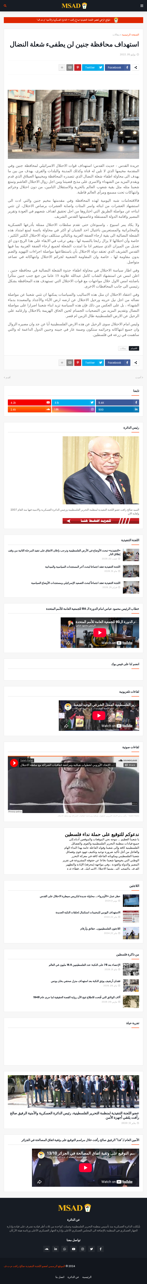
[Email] (69, 67)
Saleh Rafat (134, 816)
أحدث (138, 377)
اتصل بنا (60, 1277)
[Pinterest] (77, 67)
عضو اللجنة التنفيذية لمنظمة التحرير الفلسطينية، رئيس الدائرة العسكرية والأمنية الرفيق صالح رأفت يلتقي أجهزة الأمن (74, 1115)
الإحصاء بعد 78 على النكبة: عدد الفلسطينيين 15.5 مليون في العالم (84, 965)
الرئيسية (86, 1277)
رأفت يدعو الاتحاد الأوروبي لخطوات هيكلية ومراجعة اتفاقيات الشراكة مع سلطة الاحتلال (92, 816)
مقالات (116, 34)
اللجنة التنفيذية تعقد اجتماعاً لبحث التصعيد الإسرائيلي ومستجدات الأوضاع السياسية (75, 583)
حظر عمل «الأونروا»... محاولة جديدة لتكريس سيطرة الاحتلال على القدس (80, 896)
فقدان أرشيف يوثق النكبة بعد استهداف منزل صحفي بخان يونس (85, 981)
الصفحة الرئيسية (130, 34)
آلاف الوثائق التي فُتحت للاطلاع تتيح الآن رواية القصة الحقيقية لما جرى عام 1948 (76, 997)
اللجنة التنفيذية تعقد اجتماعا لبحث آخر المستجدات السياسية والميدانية (82, 567)
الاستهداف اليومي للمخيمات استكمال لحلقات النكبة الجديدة (88, 912)
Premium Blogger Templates (122, 1272)
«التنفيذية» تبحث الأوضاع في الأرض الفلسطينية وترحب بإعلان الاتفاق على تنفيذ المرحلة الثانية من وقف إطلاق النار (64, 552)
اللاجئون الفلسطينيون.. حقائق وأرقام (100, 928)
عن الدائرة (73, 1277)
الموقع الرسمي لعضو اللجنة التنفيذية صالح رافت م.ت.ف (34, 1266)
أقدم (8, 377)
